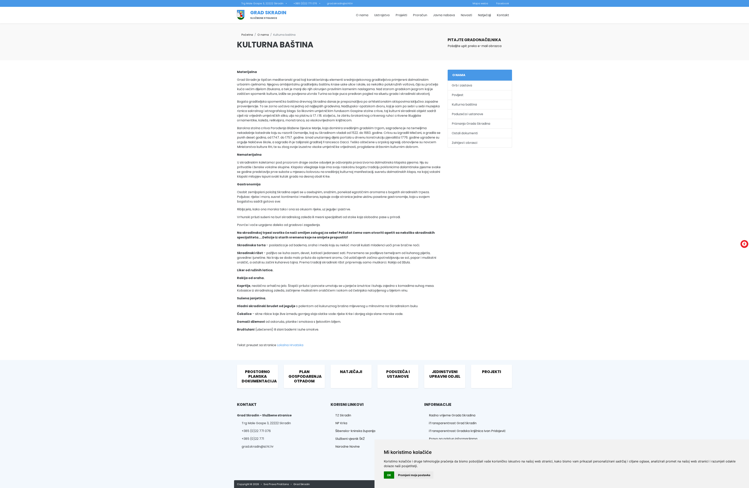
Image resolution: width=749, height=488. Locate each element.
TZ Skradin (342, 415)
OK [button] (389, 475)
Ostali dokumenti (465, 133)
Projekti (401, 15)
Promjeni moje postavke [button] (414, 475)
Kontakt (503, 15)
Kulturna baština (464, 104)
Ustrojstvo (382, 15)
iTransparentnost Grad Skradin (452, 423)
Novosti (466, 15)
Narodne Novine (346, 446)
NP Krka (340, 423)
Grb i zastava (462, 85)
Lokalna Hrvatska (290, 345)
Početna (246, 35)
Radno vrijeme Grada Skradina (451, 415)
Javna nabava (444, 15)
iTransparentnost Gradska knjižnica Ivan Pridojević (466, 431)
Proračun (420, 15)
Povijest (457, 95)
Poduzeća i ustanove (467, 114)
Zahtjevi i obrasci (464, 142)
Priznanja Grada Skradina (471, 123)
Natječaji (484, 15)
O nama (362, 15)
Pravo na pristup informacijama (452, 438)
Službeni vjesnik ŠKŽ (349, 438)
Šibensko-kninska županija (354, 431)
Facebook (501, 3)
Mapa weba (479, 3)
